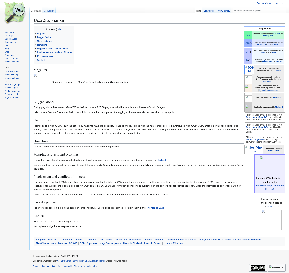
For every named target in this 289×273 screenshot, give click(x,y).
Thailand (279, 107)
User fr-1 (91, 239)
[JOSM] (249, 69)
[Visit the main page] (14, 13)
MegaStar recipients (110, 243)
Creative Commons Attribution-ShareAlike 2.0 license (81, 261)
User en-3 (67, 239)
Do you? (269, 189)
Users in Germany (153, 239)
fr (247, 60)
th (247, 51)
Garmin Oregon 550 (255, 139)
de (248, 34)
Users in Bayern (152, 243)
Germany (277, 97)
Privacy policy (39, 266)
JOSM (278, 70)
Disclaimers (79, 266)
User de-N (53, 239)
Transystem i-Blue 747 (256, 117)
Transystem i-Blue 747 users (180, 239)
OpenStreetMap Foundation (269, 185)
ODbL (270, 206)
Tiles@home (273, 150)
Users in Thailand (132, 243)
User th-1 (79, 239)
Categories (40, 239)
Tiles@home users (46, 243)
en (247, 43)
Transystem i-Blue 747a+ (258, 127)
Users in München (173, 243)
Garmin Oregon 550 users (247, 239)
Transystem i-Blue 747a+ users (214, 239)
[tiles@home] (254, 149)
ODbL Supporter (88, 243)
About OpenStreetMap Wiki (59, 266)
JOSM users (105, 239)
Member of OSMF (67, 243)
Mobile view (92, 266)
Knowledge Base (155, 207)
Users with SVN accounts (127, 239)
